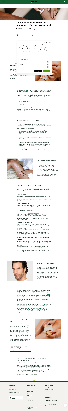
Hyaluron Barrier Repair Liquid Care (25, 305)
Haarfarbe (29, 397)
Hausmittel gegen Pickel (33, 213)
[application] (16, 398)
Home (10, 387)
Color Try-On (29, 387)
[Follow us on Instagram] (50, 398)
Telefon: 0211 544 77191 (49, 389)
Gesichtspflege (30, 393)
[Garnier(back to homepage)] (34, 2)
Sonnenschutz (30, 400)
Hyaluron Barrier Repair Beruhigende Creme (37, 308)
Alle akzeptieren (46, 71)
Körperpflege (29, 398)
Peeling (23, 205)
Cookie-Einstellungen (13, 394)
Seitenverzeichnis (12, 389)
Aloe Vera (23, 190)
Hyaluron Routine (42, 304)
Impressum (11, 390)
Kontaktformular (48, 387)
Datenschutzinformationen (14, 392)
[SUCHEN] (64, 2)
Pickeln (27, 90)
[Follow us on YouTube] (48, 398)
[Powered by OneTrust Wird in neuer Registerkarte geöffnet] (47, 74)
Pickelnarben (36, 242)
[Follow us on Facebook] (46, 398)
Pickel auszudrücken (34, 241)
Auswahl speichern (38, 71)
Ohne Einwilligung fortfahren (46, 42)
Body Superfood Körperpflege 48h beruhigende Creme (32, 229)
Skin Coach (29, 389)
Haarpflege (29, 395)
